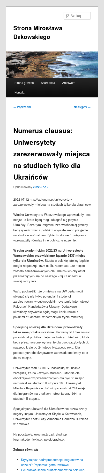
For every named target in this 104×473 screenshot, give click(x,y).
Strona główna (24, 82)
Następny (82, 107)
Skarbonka (48, 82)
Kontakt (19, 92)
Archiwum (68, 82)
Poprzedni (22, 107)
